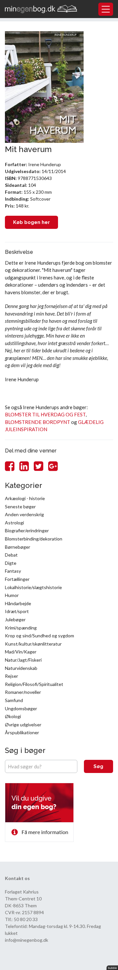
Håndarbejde (18, 603)
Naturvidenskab (21, 668)
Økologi (13, 716)
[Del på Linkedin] (24, 466)
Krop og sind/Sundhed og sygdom (39, 635)
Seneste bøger (20, 506)
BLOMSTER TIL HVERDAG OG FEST (45, 414)
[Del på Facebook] (9, 466)
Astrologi (14, 522)
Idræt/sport (17, 611)
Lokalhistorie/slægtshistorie (33, 587)
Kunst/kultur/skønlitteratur (33, 644)
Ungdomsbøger (21, 708)
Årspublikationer (22, 732)
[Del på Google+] (53, 466)
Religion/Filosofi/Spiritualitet (34, 684)
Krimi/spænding (21, 627)
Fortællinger (17, 579)
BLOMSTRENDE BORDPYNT (37, 422)
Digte (10, 563)
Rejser (11, 676)
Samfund (14, 700)
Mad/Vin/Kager (20, 651)
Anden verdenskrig (24, 514)
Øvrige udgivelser (23, 724)
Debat (11, 555)
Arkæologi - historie (25, 498)
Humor (12, 595)
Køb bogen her (31, 222)
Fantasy (13, 571)
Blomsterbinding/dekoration (33, 538)
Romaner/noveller (23, 692)
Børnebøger (17, 547)
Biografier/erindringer (27, 530)
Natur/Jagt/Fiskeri (23, 660)
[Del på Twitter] (38, 466)
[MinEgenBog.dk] (41, 8)
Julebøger (15, 619)
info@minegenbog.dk (26, 940)
